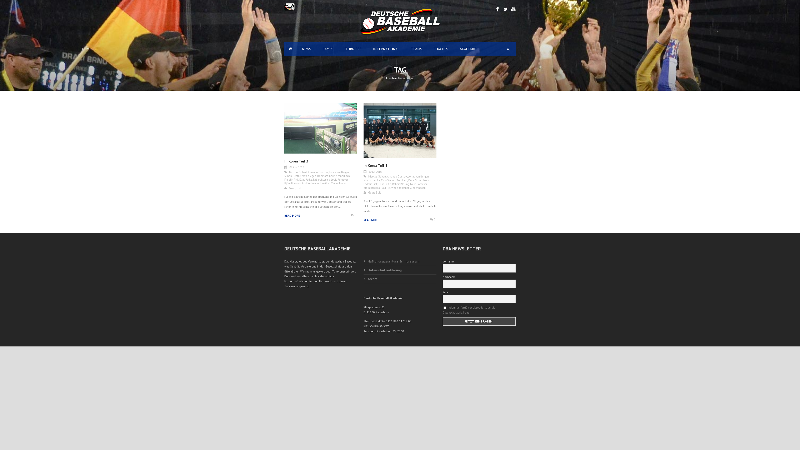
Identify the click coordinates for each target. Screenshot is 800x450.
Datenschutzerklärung (385, 270)
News (306, 49)
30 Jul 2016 (375, 172)
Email (446, 292)
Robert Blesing (321, 179)
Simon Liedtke (292, 176)
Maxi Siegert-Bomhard (315, 176)
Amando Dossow (318, 172)
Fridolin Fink (291, 179)
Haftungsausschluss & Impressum (394, 261)
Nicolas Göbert (298, 172)
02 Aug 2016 (296, 167)
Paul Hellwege (310, 183)
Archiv (372, 279)
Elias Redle (305, 179)
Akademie (468, 49)
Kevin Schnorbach (339, 176)
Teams (416, 49)
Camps (328, 49)
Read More (292, 216)
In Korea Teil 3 (296, 161)
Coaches (441, 49)
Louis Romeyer (339, 179)
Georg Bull (295, 188)
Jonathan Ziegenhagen (333, 183)
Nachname (449, 277)
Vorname (448, 261)
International (386, 49)
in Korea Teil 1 (375, 165)
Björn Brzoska (292, 183)
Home (290, 49)
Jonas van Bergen (339, 172)
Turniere (353, 49)
